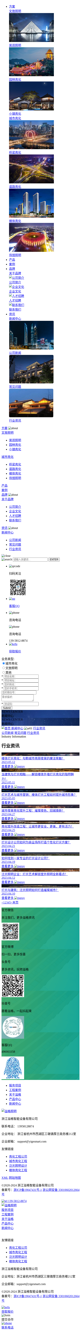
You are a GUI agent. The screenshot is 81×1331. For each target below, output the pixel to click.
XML (5, 1177)
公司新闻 (15, 540)
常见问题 (15, 544)
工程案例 (15, 1090)
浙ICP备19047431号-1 (28, 1189)
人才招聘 (15, 515)
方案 (12, 6)
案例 (12, 264)
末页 (15, 902)
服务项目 (15, 1085)
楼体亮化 (15, 473)
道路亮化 (15, 469)
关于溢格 (15, 1094)
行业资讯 (15, 549)
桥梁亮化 (15, 464)
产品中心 (15, 1099)
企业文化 (15, 511)
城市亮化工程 (18, 1161)
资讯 (12, 314)
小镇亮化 (15, 449)
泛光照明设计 (18, 1165)
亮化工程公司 (18, 1156)
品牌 (12, 268)
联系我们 (15, 520)
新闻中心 (17, 728)
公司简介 (15, 506)
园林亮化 (15, 444)
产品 (12, 259)
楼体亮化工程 (18, 1170)
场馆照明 (15, 478)
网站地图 (15, 1177)
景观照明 (15, 440)
